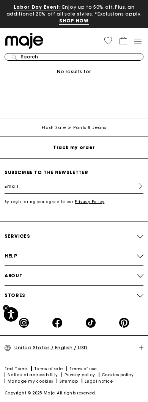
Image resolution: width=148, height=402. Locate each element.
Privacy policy (80, 374)
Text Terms (16, 368)
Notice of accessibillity (33, 374)
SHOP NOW (73, 21)
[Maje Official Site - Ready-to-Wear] (24, 40)
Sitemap (69, 381)
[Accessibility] (11, 314)
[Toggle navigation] (137, 41)
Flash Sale (54, 127)
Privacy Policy (89, 201)
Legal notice (99, 381)
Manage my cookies (30, 381)
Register (137, 186)
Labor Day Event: (37, 7)
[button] (108, 40)
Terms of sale (48, 368)
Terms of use (82, 368)
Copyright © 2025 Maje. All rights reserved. (50, 393)
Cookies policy (118, 374)
